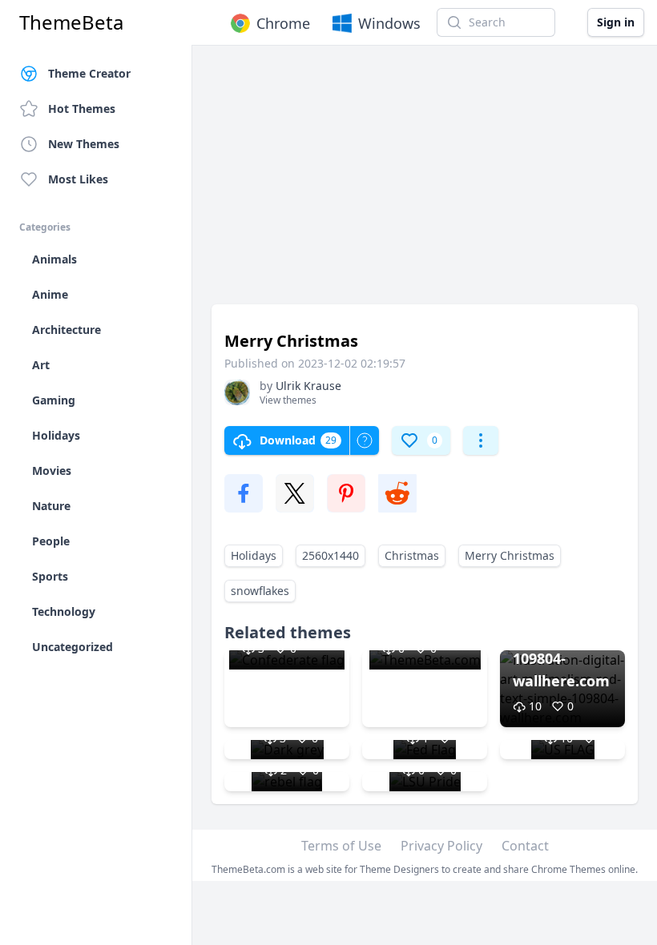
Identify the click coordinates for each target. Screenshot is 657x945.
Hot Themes (81, 108)
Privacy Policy (441, 846)
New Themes (83, 143)
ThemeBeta (71, 22)
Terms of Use (341, 846)
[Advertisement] (425, 182)
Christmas (412, 555)
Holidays (253, 555)
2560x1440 (330, 555)
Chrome (283, 23)
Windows (389, 23)
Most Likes (78, 179)
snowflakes (260, 590)
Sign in (616, 22)
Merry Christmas (509, 555)
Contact (525, 846)
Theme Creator (89, 73)
